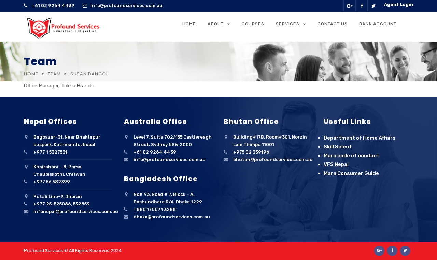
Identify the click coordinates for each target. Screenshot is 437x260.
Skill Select (338, 147)
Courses (253, 23)
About (216, 23)
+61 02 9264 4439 (52, 5)
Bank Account (377, 23)
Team (54, 74)
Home (189, 23)
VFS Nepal (336, 164)
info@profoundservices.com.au (126, 5)
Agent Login (398, 4)
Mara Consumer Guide (351, 173)
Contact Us (333, 23)
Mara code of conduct (351, 156)
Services (287, 23)
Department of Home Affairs (360, 138)
